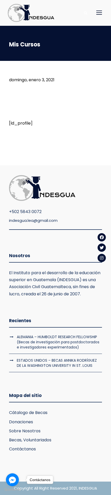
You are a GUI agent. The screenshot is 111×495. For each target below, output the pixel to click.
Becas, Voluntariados (30, 440)
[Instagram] (102, 258)
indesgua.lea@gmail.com (33, 220)
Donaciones (21, 422)
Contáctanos (22, 449)
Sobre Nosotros (25, 431)
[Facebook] (102, 237)
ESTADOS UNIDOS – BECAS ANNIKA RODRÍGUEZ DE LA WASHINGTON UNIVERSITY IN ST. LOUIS (57, 363)
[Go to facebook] (12, 479)
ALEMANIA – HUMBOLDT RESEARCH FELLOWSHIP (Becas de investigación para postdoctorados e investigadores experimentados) (58, 342)
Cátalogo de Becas (28, 413)
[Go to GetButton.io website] (12, 489)
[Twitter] (102, 248)
